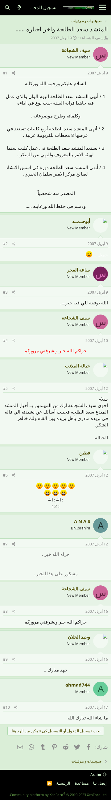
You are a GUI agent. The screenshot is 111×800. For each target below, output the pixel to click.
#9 (5, 659)
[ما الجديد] (19, 7)
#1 (5, 73)
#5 (5, 388)
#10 (6, 707)
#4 (5, 340)
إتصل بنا (100, 783)
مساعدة (82, 783)
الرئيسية (63, 783)
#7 (5, 544)
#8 (5, 611)
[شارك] (14, 73)
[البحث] (7, 7)
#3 (5, 292)
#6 (5, 475)
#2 (5, 243)
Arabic (96, 774)
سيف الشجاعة (92, 38)
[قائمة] (102, 7)
